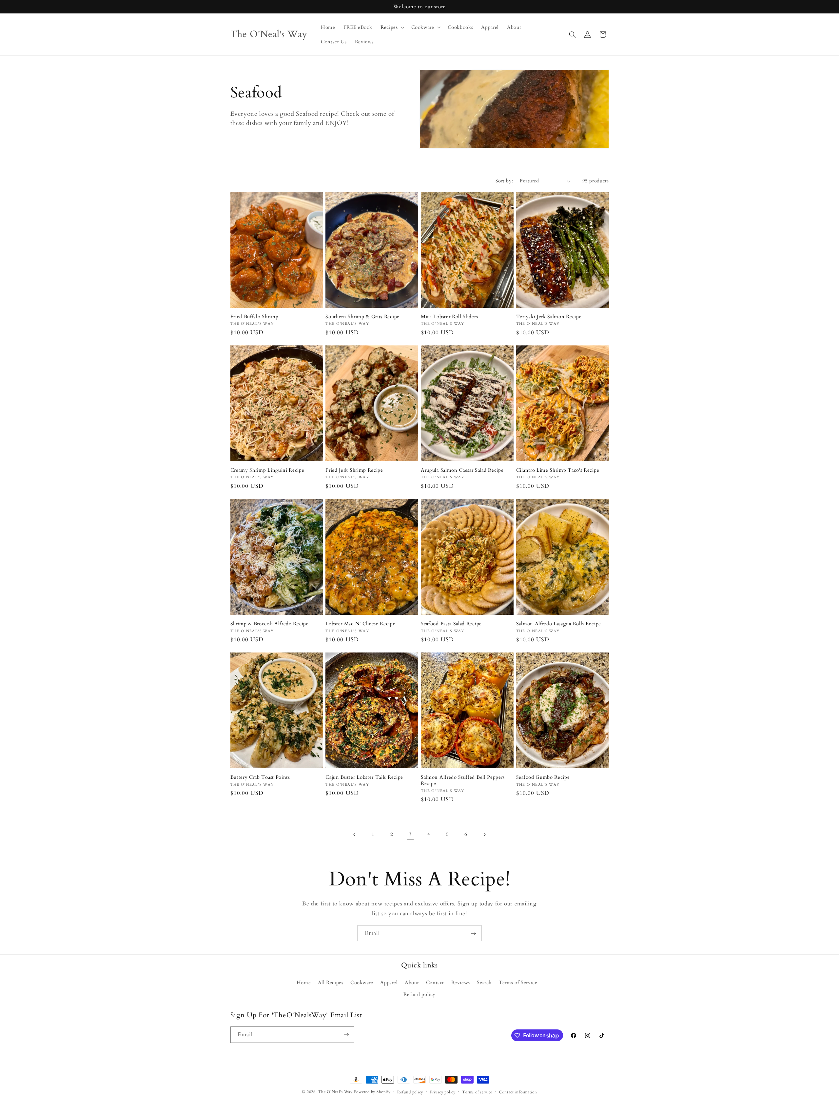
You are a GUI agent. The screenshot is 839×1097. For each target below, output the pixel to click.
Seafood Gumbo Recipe (543, 777)
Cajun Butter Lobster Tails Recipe (364, 777)
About (412, 982)
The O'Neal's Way (335, 1091)
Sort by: (504, 180)
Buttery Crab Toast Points (260, 777)
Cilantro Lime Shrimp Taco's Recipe (557, 470)
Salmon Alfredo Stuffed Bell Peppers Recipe (463, 780)
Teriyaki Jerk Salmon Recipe (549, 317)
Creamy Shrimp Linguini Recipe (267, 470)
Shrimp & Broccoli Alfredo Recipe (269, 624)
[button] (392, 27)
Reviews (460, 982)
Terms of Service (518, 982)
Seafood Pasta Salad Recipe (451, 624)
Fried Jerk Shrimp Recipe (354, 470)
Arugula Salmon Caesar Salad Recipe (462, 470)
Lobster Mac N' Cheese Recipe (360, 624)
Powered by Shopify (372, 1091)
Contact (435, 982)
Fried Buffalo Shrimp (254, 317)
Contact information (518, 1092)
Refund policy (419, 994)
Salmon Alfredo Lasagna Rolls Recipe (558, 624)
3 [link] (410, 834)
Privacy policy (443, 1092)
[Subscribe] (473, 933)
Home (304, 982)
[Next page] (484, 834)
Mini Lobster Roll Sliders (449, 317)
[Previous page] (354, 834)
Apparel (389, 982)
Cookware (361, 982)
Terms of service (477, 1092)
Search (484, 982)
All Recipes (330, 982)
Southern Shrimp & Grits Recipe (362, 317)
